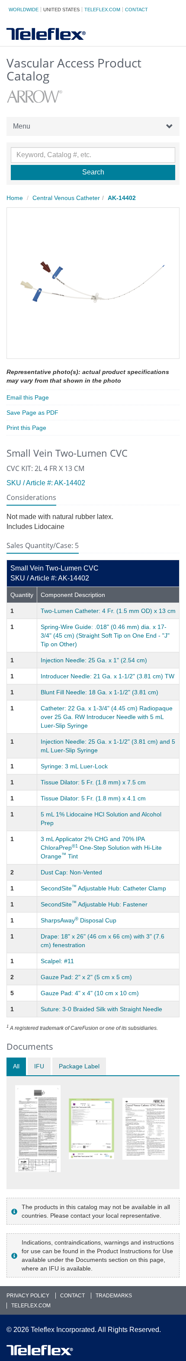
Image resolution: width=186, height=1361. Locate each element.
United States (61, 9)
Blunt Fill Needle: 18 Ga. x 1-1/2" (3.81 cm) (99, 692)
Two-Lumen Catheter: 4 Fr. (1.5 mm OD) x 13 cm (108, 610)
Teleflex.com (102, 9)
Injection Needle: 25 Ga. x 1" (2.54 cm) (94, 660)
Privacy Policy (27, 1296)
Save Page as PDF (32, 412)
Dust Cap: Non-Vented (71, 872)
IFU (39, 1066)
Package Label (79, 1066)
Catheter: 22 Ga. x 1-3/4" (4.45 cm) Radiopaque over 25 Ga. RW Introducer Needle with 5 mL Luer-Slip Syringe (107, 717)
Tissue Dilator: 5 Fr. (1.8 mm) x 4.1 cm (93, 798)
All (16, 1066)
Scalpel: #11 (57, 961)
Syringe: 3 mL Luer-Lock (74, 766)
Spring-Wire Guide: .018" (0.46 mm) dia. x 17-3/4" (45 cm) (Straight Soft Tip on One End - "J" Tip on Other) (105, 635)
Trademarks (114, 1296)
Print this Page (26, 427)
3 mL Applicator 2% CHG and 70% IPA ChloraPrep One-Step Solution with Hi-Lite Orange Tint (101, 847)
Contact (136, 9)
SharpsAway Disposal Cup (78, 920)
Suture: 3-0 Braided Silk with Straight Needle (101, 1009)
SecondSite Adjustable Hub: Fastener (94, 904)
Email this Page (27, 397)
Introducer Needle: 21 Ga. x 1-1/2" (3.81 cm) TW (107, 676)
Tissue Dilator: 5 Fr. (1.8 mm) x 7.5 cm (93, 782)
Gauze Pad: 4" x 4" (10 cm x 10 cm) (90, 993)
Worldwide (23, 9)
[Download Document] (38, 1128)
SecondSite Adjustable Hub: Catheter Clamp (103, 888)
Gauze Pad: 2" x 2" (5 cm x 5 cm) (86, 977)
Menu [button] (21, 126)
